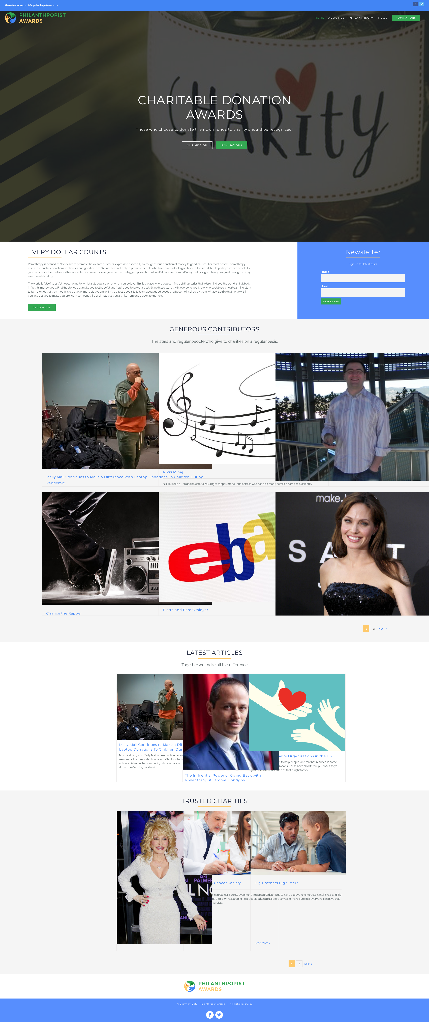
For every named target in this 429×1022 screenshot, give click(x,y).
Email (325, 286)
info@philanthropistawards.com (43, 5)
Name (325, 271)
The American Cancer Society (214, 883)
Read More (261, 943)
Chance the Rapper (64, 613)
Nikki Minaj (173, 472)
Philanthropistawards (212, 1004)
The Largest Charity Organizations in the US (291, 756)
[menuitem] (319, 18)
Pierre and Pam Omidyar (185, 610)
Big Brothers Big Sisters (276, 883)
